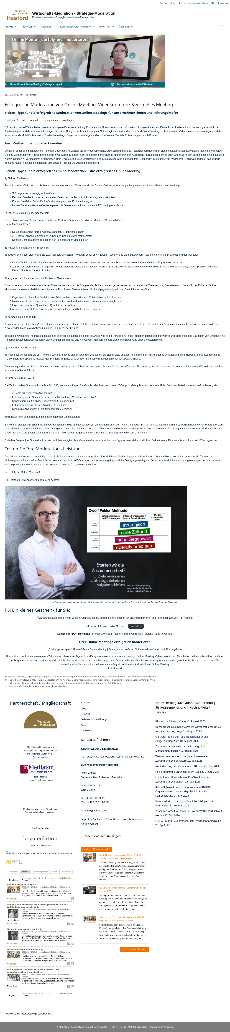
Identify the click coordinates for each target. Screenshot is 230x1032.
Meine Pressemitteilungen (103, 836)
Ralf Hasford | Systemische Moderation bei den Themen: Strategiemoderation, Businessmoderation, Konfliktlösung (64, 683)
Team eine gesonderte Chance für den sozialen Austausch (111, 155)
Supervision (119, 676)
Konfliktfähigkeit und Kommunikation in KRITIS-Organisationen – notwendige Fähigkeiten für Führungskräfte (183, 791)
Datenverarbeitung (74, 127)
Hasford (12, 680)
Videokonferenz (140, 680)
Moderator (50, 680)
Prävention (27, 26)
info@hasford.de (96, 810)
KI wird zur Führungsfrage (170, 721)
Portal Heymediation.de (40, 845)
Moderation (46, 26)
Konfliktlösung (24, 680)
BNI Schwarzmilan (40, 828)
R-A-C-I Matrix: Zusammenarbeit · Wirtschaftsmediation (188, 820)
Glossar (181, 3)
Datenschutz (175, 440)
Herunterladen (136, 626)
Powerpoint (116, 680)
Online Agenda (63, 680)
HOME (9, 26)
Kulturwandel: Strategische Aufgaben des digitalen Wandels (37, 686)
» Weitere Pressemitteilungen (135, 949)
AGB (213, 3)
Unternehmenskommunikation (141, 676)
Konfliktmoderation (83, 676)
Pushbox (127, 680)
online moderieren (100, 680)
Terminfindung (88, 131)
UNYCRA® (105, 26)
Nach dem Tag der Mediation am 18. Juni (179, 766)
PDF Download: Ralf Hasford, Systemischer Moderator (113, 756)
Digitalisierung (33, 676)
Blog (173, 3)
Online (8, 150)
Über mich (124, 26)
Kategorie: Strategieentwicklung (57, 676)
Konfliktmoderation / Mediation (75, 26)
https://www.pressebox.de (36, 1013)
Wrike (152, 680)
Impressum (223, 3)
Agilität (11, 676)
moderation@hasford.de (58, 424)
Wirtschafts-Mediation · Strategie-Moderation (73, 13)
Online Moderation (81, 680)
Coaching (20, 676)
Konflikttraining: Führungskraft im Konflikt (179, 771)
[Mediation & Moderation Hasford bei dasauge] (13, 863)
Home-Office (24, 127)
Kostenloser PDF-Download (73, 633)
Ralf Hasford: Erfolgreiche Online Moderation (106, 626)
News (109, 676)
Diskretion (157, 440)
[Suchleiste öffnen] (222, 27)
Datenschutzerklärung (198, 3)
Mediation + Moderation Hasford (96, 849)
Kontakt (163, 3)
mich (43, 416)
